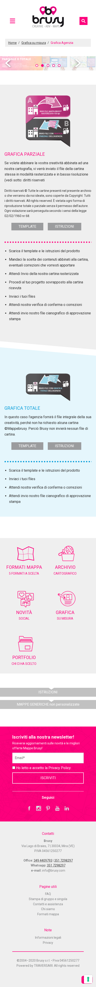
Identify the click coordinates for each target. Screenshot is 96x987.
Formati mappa (48, 914)
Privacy (48, 942)
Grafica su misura (33, 43)
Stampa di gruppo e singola (48, 899)
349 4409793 (43, 860)
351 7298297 (63, 860)
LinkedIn (66, 808)
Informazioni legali (48, 937)
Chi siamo (48, 909)
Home (12, 43)
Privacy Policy (59, 768)
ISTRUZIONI (64, 226)
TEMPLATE (27, 226)
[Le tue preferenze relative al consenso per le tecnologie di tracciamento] (88, 979)
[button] (36, 65)
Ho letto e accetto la (43, 768)
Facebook (29, 808)
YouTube (57, 808)
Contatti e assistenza (48, 904)
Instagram (38, 808)
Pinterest (48, 808)
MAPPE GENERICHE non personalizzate (48, 704)
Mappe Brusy (48, 17)
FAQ (48, 894)
